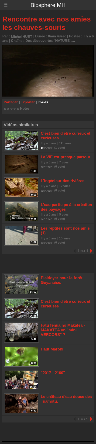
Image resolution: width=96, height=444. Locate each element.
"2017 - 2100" (53, 373)
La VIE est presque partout (65, 157)
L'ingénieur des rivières (62, 181)
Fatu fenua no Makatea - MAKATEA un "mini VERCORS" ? (63, 330)
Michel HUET (21, 37)
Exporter (28, 102)
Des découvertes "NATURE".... (50, 41)
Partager (11, 102)
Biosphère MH (48, 5)
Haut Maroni (52, 349)
